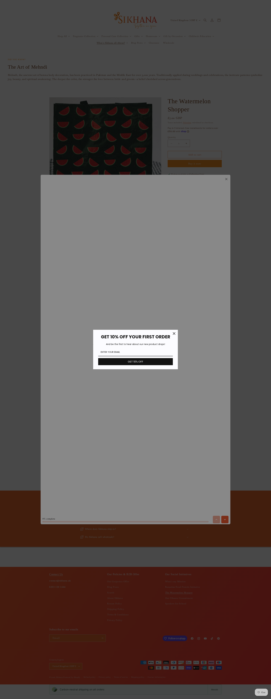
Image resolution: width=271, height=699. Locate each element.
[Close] (174, 333)
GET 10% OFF (135, 361)
